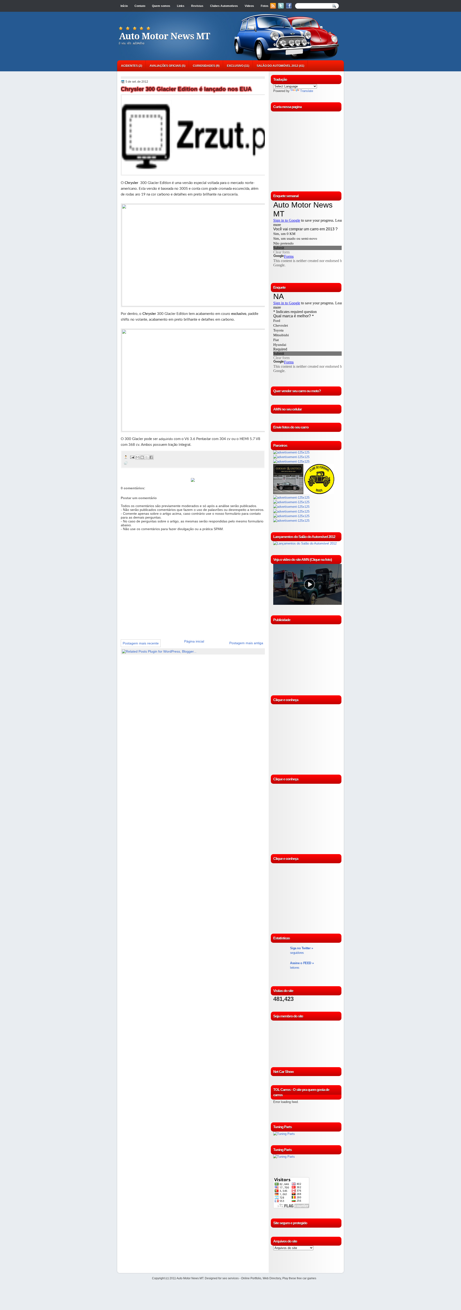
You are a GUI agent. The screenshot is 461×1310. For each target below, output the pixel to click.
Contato (139, 6)
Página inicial (194, 641)
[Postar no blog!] (142, 457)
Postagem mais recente (141, 643)
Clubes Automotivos (224, 6)
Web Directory (272, 1278)
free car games (306, 1278)
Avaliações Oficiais (165, 65)
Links (180, 6)
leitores (302, 965)
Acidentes (129, 65)
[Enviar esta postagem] (132, 457)
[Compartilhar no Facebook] (151, 457)
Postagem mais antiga (246, 643)
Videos (249, 6)
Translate (306, 91)
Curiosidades (204, 65)
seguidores (301, 950)
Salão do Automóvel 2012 (277, 65)
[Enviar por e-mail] (137, 457)
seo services (230, 1278)
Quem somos (161, 6)
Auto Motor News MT (164, 36)
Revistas (197, 6)
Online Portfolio (251, 1278)
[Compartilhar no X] (146, 457)
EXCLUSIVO (235, 65)
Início (124, 6)
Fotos (264, 6)
